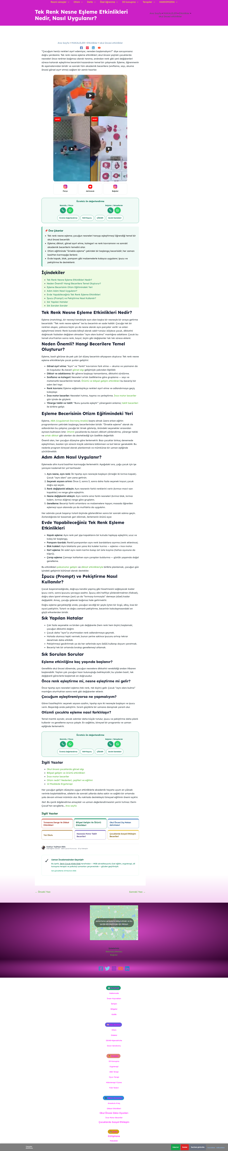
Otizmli (70, 431)
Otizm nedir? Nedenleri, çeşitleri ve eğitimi (70, 780)
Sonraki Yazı (137, 892)
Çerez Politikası (211, 1147)
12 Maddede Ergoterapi (60, 783)
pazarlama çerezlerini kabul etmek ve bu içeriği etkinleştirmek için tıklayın (114, 922)
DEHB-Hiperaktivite (114, 1040)
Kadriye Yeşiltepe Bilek (55, 847)
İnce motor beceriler (125, 395)
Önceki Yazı (42, 892)
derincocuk (90, 191)
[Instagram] (114, 968)
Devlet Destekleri (114, 218)
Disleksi (114, 1035)
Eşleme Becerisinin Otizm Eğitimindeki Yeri (69, 287)
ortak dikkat (51, 435)
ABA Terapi (113, 1072)
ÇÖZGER (100, 218)
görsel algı (78, 369)
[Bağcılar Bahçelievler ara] (110, 210)
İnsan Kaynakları (114, 998)
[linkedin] (93, 47)
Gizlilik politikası (220, 1147)
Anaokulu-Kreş (114, 1103)
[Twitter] (107, 968)
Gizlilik (114, 1014)
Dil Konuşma (114, 1061)
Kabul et (176, 1147)
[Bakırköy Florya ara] (63, 210)
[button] (67, 2)
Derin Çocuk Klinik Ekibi (70, 863)
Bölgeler (114, 1009)
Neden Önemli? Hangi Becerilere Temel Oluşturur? (74, 283)
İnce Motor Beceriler (114, 1118)
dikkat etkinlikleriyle (92, 567)
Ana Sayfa (155, 13)
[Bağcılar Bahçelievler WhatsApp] (117, 210)
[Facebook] (100, 968)
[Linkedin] (127, 968)
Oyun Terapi (114, 1077)
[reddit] (99, 47)
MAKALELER (170, 13)
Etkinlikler (184, 13)
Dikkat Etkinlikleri (114, 1108)
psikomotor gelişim (67, 567)
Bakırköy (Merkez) (114, 951)
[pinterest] (87, 47)
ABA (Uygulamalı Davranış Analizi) (69, 420)
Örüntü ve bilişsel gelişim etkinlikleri (100, 380)
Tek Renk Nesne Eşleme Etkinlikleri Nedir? (69, 279)
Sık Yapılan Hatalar (57, 301)
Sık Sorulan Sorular (57, 305)
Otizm (114, 1030)
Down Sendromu (114, 1046)
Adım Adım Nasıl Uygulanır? (62, 290)
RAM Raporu (87, 218)
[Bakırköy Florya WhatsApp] (70, 210)
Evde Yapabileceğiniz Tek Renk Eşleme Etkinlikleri (73, 294)
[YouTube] (120, 968)
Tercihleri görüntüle (197, 1147)
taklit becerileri (130, 403)
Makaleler (114, 1141)
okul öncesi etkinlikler (170, 16)
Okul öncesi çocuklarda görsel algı (65, 769)
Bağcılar (115, 191)
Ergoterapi (114, 1066)
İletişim (114, 1004)
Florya (65, 191)
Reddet (184, 1147)
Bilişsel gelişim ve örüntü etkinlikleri (66, 772)
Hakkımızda (114, 993)
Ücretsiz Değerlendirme (68, 218)
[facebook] (81, 47)
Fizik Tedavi (114, 1088)
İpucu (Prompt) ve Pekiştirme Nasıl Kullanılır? (71, 298)
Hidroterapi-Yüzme (114, 1082)
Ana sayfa (71, 805)
